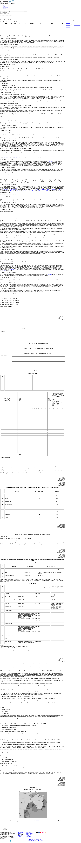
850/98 (17, 190)
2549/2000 (24, 190)
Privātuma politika (29, 834)
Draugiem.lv (5, 829)
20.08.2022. (68, 25)
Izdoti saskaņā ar (71, 30)
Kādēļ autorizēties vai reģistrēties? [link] (6, 15)
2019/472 (53, 189)
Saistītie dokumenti (69, 28)
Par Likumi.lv (20, 832)
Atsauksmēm (20, 834)
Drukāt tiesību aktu (6, 825)
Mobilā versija (28, 832)
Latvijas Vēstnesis (77, 25)
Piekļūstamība (28, 836)
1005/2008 (12, 269)
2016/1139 (51, 155)
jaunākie (4, 8)
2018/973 (47, 189)
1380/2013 (36, 189)
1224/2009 (13, 189)
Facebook (4, 828)
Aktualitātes (20, 833)
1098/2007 (5, 157)
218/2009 (37, 820)
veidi (3, 5)
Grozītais (70, 29)
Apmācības (20, 835)
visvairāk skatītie (5, 7)
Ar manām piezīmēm (6, 823)
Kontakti (19, 836)
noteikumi (68, 23)
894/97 (11, 190)
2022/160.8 (68, 27)
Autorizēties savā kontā (4, 13)
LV (78, 0)
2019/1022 (60, 189)
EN (80, 0)
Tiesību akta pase (69, 17)
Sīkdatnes (27, 835)
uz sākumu (2, 10)
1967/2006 (5, 189)
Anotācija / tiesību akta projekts (73, 31)
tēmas (4, 6)
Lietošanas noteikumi (29, 833)
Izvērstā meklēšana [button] (3, 12)
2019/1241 (18, 188)
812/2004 (38, 190)
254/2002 (31, 190)
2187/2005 (53, 156)
